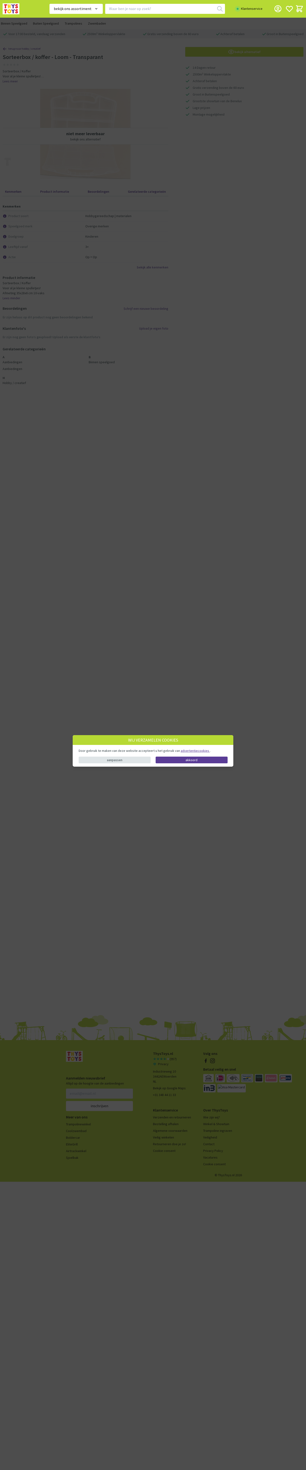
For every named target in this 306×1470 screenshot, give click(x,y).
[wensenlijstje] (289, 9)
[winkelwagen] (299, 9)
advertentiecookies (195, 750)
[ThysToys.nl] (19, 8)
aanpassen (114, 760)
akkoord (191, 760)
